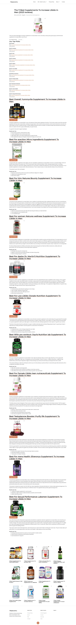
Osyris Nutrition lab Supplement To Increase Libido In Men (22, 75)
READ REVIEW (12, 46)
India (41, 618)
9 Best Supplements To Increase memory (29, 601)
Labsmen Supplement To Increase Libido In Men (20, 95)
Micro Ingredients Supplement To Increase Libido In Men (22, 49)
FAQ (28, 616)
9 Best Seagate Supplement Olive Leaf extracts (59, 562)
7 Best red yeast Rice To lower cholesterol (45, 562)
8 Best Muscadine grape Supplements (15, 601)
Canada (41, 614)
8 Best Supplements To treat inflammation (15, 562)
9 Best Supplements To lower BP (44, 582)
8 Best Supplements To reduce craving (59, 582)
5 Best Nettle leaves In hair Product (15, 582)
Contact (63, 1)
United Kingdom (43, 613)
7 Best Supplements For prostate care (30, 562)
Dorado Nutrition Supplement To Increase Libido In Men (22, 70)
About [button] (57, 1)
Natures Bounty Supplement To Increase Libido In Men (22, 54)
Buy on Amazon (13, 119)
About (28, 614)
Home (34, 1)
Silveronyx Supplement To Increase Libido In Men (20, 90)
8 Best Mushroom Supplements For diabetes (30, 582)
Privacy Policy (51, 1)
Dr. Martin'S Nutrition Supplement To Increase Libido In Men (23, 65)
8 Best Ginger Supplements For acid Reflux (44, 601)
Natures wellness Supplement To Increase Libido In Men (22, 60)
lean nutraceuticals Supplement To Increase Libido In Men (22, 80)
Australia (42, 616)
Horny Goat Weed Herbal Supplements (32, 15)
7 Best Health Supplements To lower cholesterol (59, 601)
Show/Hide (20, 39)
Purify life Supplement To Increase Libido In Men (20, 85)
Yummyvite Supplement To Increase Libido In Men (21, 44)
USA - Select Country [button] (42, 1)
